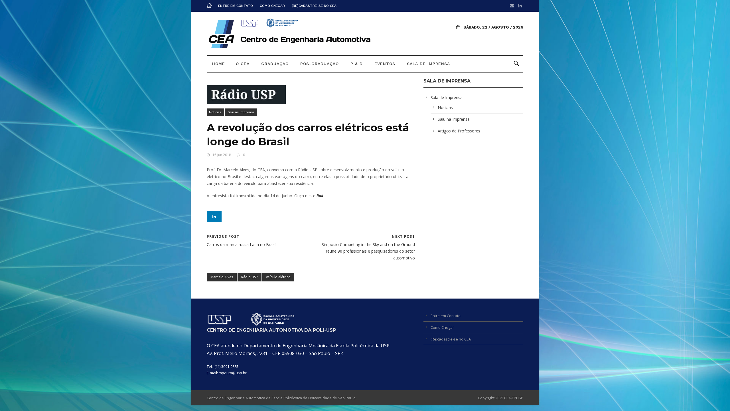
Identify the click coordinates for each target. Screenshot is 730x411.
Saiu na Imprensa (241, 112)
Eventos (384, 63)
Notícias (215, 112)
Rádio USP (249, 277)
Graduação (275, 63)
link (320, 195)
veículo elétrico (278, 277)
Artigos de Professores (459, 131)
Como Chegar (272, 6)
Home (218, 63)
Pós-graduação (319, 63)
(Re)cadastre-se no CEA (314, 6)
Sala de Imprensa (428, 63)
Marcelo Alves (221, 277)
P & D (356, 63)
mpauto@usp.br (233, 372)
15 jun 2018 (221, 154)
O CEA (243, 63)
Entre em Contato (235, 6)
